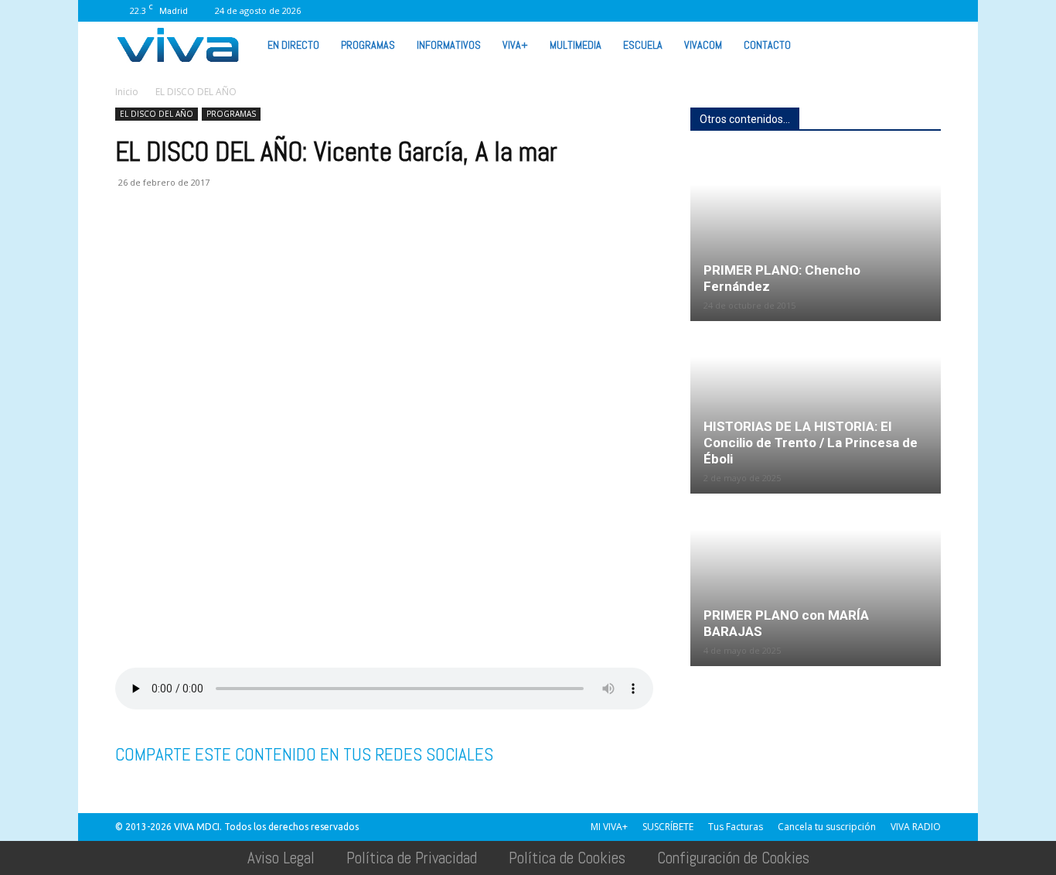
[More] (380, 244)
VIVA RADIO (916, 826)
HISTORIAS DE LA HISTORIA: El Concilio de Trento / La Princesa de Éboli (810, 443)
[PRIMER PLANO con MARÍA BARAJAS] (815, 581)
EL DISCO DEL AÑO (156, 113)
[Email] (237, 244)
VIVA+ (515, 45)
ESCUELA (643, 45)
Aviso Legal (281, 857)
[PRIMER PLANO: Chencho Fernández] (815, 236)
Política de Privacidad (411, 857)
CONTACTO (767, 45)
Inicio (126, 91)
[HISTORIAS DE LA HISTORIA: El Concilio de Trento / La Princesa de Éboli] (815, 408)
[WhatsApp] (878, 11)
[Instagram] (750, 11)
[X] (827, 11)
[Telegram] (308, 244)
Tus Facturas (735, 826)
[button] (922, 44)
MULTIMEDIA (575, 45)
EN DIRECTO (293, 45)
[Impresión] (272, 244)
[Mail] (776, 11)
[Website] (852, 11)
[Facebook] (725, 11)
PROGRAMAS (368, 45)
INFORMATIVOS (449, 45)
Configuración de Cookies (733, 857)
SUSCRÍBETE (667, 826)
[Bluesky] (929, 11)
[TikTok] (801, 11)
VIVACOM (703, 45)
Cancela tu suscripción (827, 826)
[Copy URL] (344, 244)
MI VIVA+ (609, 826)
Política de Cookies (567, 857)
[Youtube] (903, 11)
